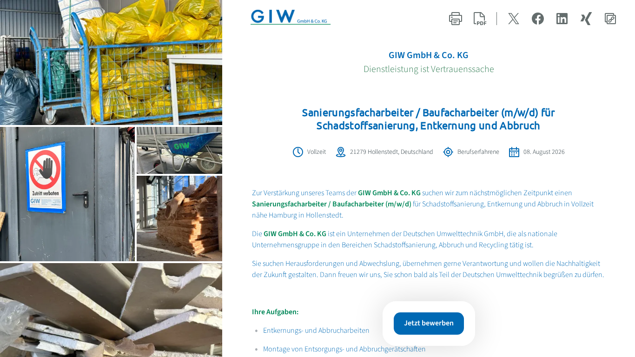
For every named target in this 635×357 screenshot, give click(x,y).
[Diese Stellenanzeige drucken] (455, 18)
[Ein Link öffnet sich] (298, 18)
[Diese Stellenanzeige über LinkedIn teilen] (562, 18)
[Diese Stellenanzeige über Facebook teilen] (537, 18)
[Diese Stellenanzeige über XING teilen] (586, 18)
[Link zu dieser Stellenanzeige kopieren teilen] (610, 18)
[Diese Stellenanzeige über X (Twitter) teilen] (513, 18)
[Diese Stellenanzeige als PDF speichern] (479, 18)
